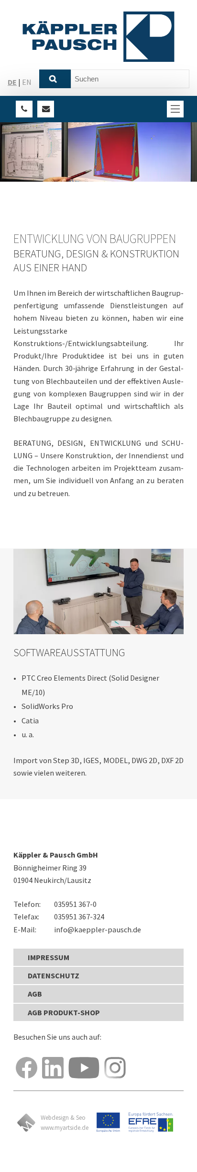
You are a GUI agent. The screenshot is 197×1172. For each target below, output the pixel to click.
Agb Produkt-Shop (64, 1012)
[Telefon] (24, 109)
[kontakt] (45, 109)
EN (27, 82)
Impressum (48, 957)
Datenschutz (53, 975)
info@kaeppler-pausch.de (97, 929)
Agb (35, 993)
